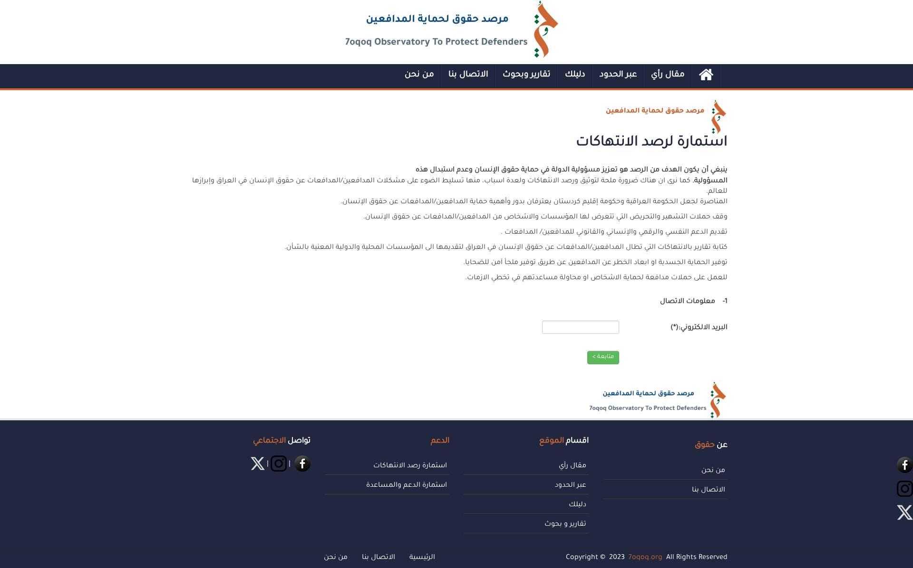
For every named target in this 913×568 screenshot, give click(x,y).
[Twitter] (257, 464)
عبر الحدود (618, 75)
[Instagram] (904, 489)
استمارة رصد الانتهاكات (410, 466)
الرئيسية (422, 558)
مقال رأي (668, 75)
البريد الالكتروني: (699, 328)
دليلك (575, 75)
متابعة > (603, 357)
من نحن (419, 75)
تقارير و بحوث (565, 525)
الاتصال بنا (468, 75)
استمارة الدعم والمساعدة (406, 486)
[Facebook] (904, 466)
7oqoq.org (645, 558)
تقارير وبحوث (527, 75)
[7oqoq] (452, 29)
